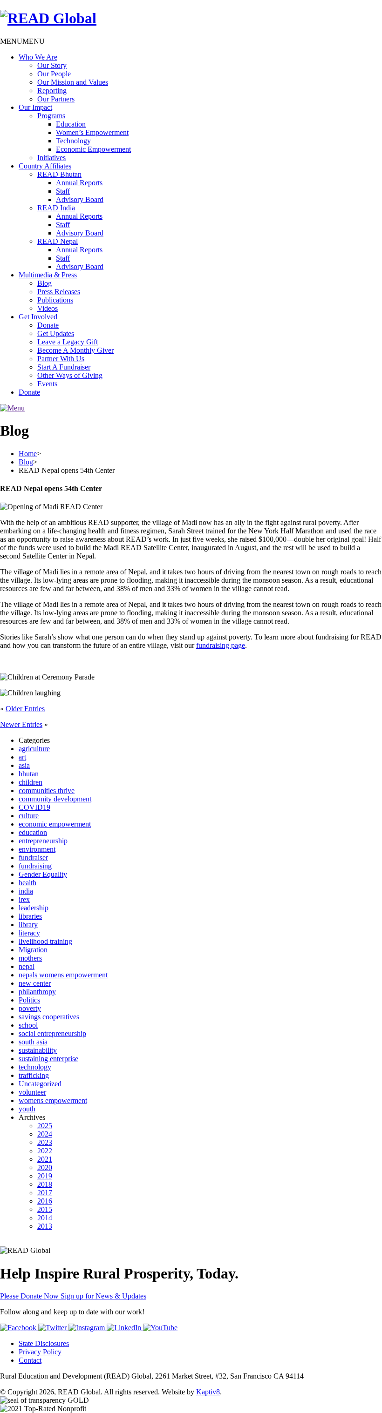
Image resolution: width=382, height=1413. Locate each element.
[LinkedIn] (125, 1328)
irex (24, 899)
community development (55, 799)
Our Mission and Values (72, 82)
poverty (30, 1008)
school (28, 1025)
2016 (44, 1201)
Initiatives (51, 157)
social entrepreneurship (52, 1033)
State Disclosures (44, 1343)
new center (35, 983)
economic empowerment (55, 824)
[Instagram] (87, 1328)
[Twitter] (53, 1328)
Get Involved (38, 317)
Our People (54, 74)
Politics (29, 1000)
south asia (33, 1042)
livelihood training (45, 941)
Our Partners (56, 99)
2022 (44, 1151)
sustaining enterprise (48, 1059)
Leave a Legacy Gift (67, 342)
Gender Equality (43, 874)
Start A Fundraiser (63, 367)
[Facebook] (19, 1328)
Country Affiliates (45, 166)
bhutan (29, 774)
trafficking (34, 1075)
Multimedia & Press (48, 275)
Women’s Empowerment (92, 132)
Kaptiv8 (208, 1392)
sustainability (38, 1050)
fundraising (35, 866)
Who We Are (38, 57)
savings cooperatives (49, 1017)
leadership (33, 908)
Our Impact (35, 107)
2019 (44, 1176)
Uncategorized (40, 1084)
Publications (55, 300)
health (27, 883)
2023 (44, 1142)
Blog (44, 283)
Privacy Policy (40, 1352)
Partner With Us (60, 359)
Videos (47, 308)
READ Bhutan (59, 174)
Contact (30, 1360)
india (26, 891)
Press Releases (58, 292)
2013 (44, 1226)
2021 (44, 1159)
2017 (44, 1193)
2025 (44, 1126)
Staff (63, 191)
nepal (26, 966)
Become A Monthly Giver (75, 350)
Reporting (52, 90)
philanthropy (37, 992)
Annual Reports (79, 183)
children (30, 782)
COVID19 (34, 807)
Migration (33, 950)
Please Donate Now (30, 1296)
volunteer (32, 1092)
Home (28, 454)
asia (24, 765)
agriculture (34, 749)
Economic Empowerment (93, 149)
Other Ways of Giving (69, 375)
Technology (73, 141)
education (33, 832)
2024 (44, 1134)
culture (29, 816)
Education (71, 124)
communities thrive (47, 790)
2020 (44, 1167)
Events (47, 384)
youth (27, 1109)
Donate (48, 325)
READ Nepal (57, 241)
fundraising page (220, 645)
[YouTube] (160, 1328)
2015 (44, 1209)
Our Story (52, 65)
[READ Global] (48, 18)
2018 (44, 1184)
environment (37, 849)
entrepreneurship (43, 841)
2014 (44, 1218)
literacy (29, 933)
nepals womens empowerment (63, 975)
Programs (51, 116)
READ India (56, 208)
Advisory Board (79, 199)
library (28, 925)
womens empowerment (53, 1100)
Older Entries (25, 709)
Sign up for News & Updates (103, 1296)
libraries (30, 916)
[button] (22, 41)
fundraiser (33, 857)
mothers (30, 958)
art (22, 757)
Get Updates (55, 333)
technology (35, 1067)
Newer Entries (21, 724)
